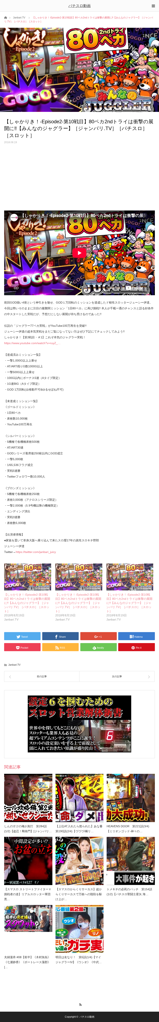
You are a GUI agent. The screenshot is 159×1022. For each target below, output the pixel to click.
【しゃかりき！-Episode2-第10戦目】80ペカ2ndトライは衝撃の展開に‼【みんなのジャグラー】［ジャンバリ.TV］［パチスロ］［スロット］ (27, 603)
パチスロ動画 (79, 6)
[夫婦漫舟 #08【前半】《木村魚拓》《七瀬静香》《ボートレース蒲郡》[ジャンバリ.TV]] (28, 929)
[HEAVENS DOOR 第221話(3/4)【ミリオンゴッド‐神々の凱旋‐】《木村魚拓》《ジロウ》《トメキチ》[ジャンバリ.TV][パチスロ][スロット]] (131, 798)
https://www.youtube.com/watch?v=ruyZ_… (32, 343)
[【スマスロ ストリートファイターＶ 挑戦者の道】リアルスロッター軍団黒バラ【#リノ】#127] (28, 861)
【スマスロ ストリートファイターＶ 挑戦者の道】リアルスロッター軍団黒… (27, 894)
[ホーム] (5, 17)
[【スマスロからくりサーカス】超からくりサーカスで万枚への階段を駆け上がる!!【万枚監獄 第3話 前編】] (79, 861)
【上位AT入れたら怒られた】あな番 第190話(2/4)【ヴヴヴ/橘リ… (78, 829)
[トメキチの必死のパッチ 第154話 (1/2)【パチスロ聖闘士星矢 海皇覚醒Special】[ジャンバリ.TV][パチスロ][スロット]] (131, 861)
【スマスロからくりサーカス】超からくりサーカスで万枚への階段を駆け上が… (78, 894)
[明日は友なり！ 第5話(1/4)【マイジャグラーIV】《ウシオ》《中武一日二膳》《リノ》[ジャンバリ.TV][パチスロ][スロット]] (79, 929)
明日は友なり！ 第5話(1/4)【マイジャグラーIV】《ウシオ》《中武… (78, 959)
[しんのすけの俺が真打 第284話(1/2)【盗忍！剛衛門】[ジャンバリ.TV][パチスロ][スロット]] (28, 798)
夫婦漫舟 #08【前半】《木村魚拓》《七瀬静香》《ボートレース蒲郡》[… (27, 962)
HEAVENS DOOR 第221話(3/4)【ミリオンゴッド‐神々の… (128, 829)
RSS (79, 1004)
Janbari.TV (19, 17)
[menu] (153, 6)
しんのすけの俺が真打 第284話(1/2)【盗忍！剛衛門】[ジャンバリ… (28, 829)
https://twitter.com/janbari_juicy (36, 552)
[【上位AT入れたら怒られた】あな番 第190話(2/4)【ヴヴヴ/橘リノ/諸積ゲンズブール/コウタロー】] (79, 798)
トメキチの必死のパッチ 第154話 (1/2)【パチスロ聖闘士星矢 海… (129, 892)
